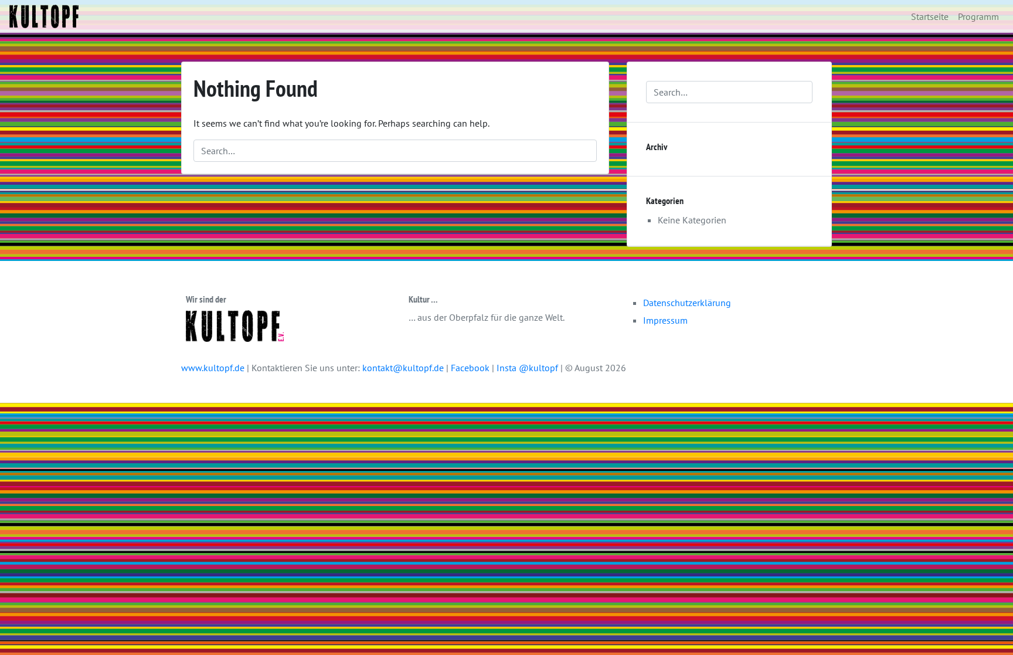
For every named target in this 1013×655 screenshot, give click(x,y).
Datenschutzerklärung (687, 302)
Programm (978, 16)
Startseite (930, 16)
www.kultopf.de (212, 368)
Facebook (471, 368)
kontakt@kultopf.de (403, 368)
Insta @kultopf (528, 368)
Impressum (665, 320)
